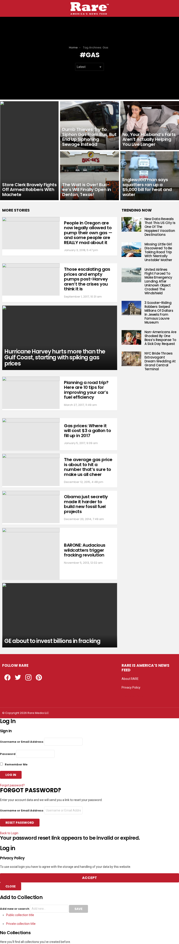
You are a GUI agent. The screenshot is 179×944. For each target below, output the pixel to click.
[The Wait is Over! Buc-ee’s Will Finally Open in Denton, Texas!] (89, 175)
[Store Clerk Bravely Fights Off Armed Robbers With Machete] (29, 150)
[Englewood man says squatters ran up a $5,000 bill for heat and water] (149, 175)
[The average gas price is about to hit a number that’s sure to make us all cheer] (31, 470)
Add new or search (15, 909)
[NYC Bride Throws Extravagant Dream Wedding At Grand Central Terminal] (131, 358)
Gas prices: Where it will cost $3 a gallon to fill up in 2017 (87, 431)
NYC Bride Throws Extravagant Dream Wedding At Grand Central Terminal (160, 361)
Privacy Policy (131, 687)
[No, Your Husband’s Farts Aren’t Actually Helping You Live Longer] (149, 125)
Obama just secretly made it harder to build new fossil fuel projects (86, 504)
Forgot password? (12, 785)
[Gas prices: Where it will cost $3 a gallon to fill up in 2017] (31, 434)
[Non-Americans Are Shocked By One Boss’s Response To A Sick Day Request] (131, 337)
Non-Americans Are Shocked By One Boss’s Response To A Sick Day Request (160, 338)
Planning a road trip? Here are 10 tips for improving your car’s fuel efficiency (86, 389)
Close (10, 886)
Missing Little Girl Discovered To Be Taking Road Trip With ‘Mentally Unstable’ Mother (158, 252)
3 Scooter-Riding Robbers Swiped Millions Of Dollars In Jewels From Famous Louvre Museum (159, 312)
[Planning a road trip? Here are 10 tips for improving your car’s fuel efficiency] (31, 393)
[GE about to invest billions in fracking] (59, 615)
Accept (89, 877)
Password (7, 754)
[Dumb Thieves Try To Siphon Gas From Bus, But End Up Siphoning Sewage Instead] (89, 125)
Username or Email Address (21, 742)
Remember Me (16, 764)
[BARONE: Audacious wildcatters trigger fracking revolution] (31, 554)
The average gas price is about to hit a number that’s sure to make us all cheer (88, 466)
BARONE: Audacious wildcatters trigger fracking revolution (84, 550)
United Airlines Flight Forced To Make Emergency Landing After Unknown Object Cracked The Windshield (158, 281)
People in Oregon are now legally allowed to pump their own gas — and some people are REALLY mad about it (88, 233)
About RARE (130, 678)
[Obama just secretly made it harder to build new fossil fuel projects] (31, 507)
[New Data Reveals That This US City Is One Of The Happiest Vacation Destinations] (131, 224)
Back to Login (9, 833)
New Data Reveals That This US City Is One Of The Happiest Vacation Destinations (160, 227)
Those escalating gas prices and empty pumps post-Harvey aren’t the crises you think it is (87, 279)
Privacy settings (132, 696)
